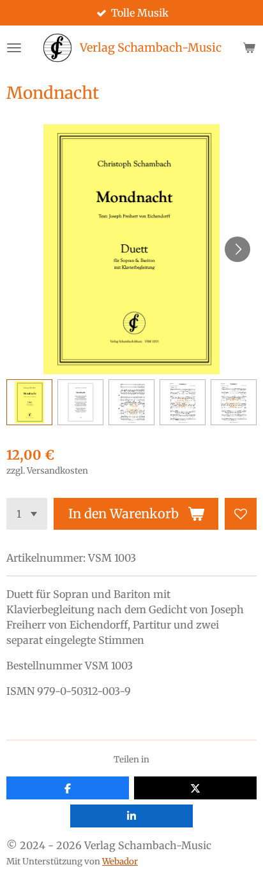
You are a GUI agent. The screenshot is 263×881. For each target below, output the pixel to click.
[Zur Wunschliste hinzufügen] (241, 514)
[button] (29, 402)
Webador (120, 861)
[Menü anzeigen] (14, 47)
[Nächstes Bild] (237, 249)
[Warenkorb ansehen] (249, 47)
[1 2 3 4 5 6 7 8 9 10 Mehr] (26, 514)
